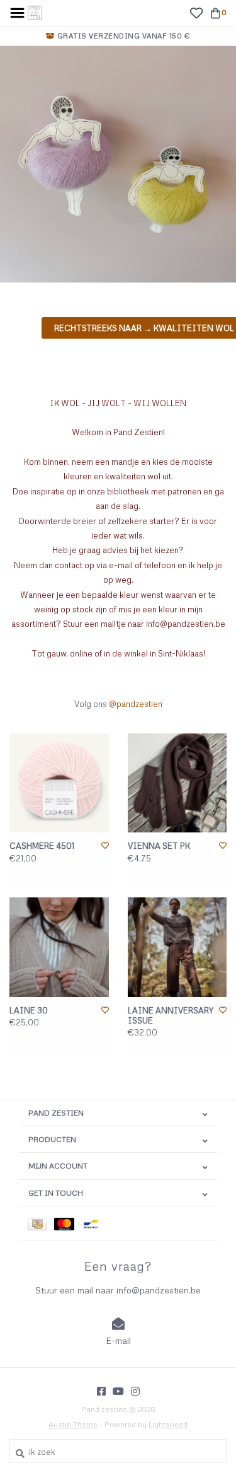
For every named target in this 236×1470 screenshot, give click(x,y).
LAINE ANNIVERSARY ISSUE (170, 1015)
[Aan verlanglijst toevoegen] (105, 845)
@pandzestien (135, 704)
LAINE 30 (28, 1010)
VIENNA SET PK (159, 846)
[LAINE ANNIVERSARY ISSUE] (177, 947)
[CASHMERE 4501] (59, 783)
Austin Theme (73, 1424)
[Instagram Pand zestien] (135, 1391)
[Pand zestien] (35, 11)
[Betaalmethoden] (41, 1223)
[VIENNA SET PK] (177, 783)
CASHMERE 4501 (41, 846)
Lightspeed (168, 1424)
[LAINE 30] (59, 947)
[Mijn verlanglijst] (196, 12)
